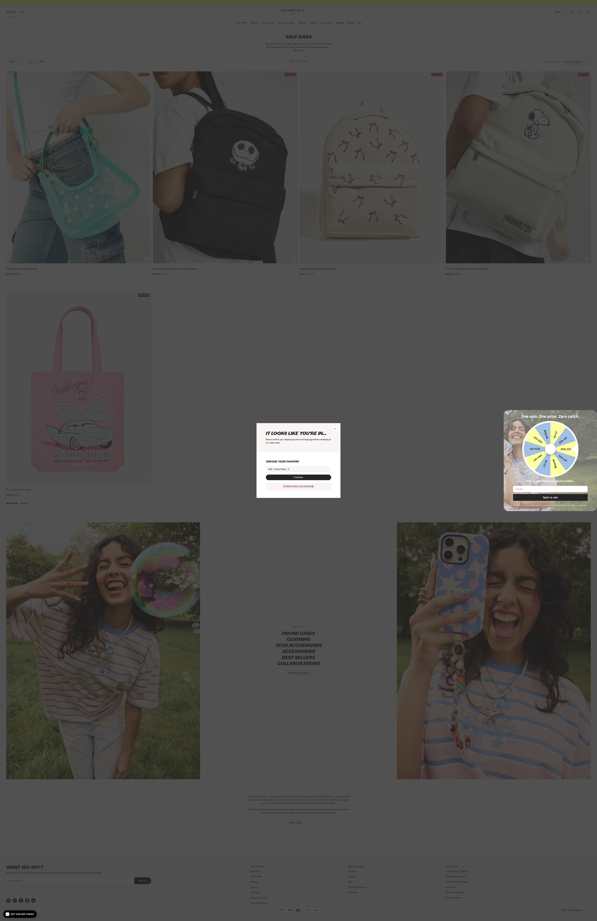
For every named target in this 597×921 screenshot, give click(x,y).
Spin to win (550, 497)
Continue (298, 477)
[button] (20, 914)
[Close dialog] (507, 413)
